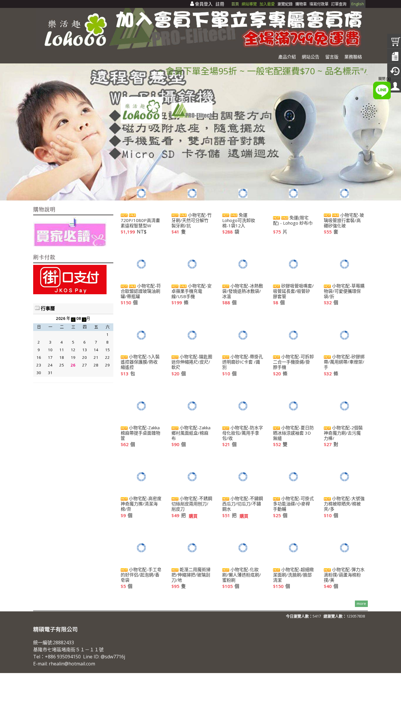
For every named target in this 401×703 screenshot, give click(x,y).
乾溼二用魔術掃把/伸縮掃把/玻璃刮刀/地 (190, 575)
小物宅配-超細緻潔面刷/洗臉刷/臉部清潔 (293, 575)
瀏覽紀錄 (285, 3)
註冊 (219, 4)
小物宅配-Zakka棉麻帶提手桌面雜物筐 (140, 433)
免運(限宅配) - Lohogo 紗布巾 (293, 220)
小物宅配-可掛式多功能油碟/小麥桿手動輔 (293, 504)
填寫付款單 (318, 3)
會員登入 (204, 4)
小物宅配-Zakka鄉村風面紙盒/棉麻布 (190, 433)
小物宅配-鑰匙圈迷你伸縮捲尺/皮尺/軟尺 (191, 362)
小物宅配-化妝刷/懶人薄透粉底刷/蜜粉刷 (241, 575)
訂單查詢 (338, 3)
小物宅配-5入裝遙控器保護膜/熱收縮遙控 (140, 362)
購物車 (301, 3)
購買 (193, 516)
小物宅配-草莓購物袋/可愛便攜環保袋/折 (344, 291)
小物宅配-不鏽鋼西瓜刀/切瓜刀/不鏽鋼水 (242, 504)
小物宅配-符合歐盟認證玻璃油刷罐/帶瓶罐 (141, 291)
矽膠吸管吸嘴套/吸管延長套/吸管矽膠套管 (293, 291)
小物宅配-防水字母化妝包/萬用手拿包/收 (242, 433)
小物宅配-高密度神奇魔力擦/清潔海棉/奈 (141, 504)
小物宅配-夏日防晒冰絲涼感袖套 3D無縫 (293, 433)
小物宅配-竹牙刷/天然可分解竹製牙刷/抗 (191, 220)
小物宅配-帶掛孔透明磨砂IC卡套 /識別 (242, 362)
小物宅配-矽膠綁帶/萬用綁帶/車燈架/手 (344, 362)
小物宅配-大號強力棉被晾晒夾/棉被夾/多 (344, 504)
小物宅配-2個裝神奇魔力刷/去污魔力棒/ (343, 433)
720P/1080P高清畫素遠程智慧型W (140, 222)
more (361, 603)
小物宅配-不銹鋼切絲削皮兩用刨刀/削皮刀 (191, 504)
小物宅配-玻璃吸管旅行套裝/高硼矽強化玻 (344, 220)
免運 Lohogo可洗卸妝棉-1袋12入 (238, 220)
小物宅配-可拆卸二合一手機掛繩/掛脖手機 (293, 362)
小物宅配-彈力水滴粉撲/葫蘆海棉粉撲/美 (344, 575)
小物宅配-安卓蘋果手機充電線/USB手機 (191, 291)
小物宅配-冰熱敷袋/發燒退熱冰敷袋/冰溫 (242, 291)
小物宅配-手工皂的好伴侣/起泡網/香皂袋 (141, 575)
